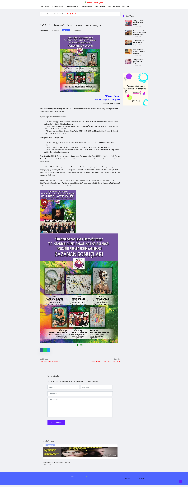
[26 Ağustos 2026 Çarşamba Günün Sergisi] (128, 23)
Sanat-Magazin (57, 6)
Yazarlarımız (99, 6)
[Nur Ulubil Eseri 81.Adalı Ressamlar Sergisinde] (128, 51)
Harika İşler (86, 6)
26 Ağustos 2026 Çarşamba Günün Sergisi (138, 22)
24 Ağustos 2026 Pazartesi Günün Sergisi (138, 61)
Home (42, 14)
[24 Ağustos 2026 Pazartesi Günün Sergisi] (128, 61)
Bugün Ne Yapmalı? (72, 6)
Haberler (61, 14)
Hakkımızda (45, 6)
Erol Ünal (50, 445)
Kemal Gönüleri (44, 30)
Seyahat (125, 6)
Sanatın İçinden (51, 14)
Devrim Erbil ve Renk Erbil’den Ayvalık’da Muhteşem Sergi (139, 32)
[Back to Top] (180, 481)
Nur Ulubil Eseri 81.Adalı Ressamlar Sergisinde (139, 51)
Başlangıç (127, 478)
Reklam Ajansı (86, 477)
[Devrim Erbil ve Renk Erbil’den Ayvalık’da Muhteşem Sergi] (128, 32)
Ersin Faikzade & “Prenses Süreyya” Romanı (56, 462)
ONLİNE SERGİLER (113, 6)
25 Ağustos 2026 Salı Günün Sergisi (139, 41)
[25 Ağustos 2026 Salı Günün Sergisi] (128, 42)
